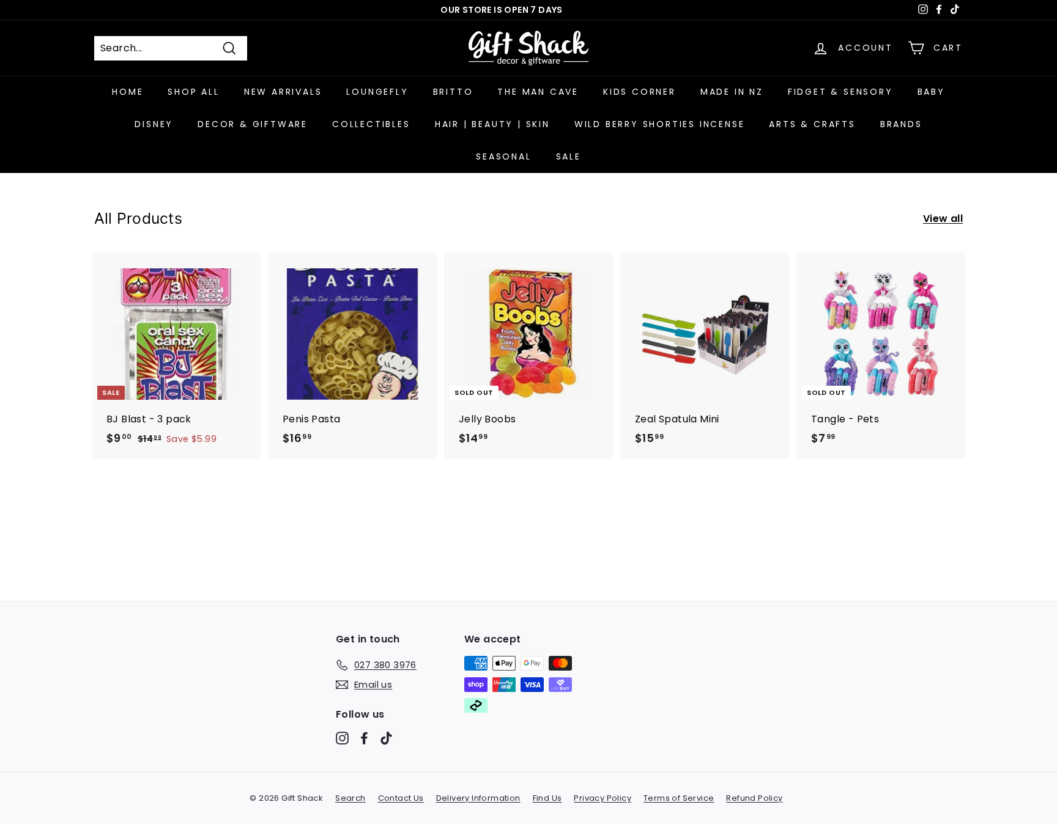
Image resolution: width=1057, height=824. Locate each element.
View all (943, 219)
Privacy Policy (602, 798)
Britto (453, 92)
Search (350, 798)
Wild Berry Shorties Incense (659, 124)
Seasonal (503, 156)
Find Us (547, 798)
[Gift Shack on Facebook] (364, 738)
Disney (154, 124)
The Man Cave (538, 92)
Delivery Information (478, 798)
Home (127, 92)
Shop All (193, 92)
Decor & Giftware (253, 124)
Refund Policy (754, 798)
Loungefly (377, 92)
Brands (901, 124)
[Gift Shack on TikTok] (386, 738)
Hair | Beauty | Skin (492, 124)
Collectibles (371, 124)
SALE (568, 156)
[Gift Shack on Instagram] (342, 738)
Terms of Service (678, 798)
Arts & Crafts (812, 124)
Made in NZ (731, 92)
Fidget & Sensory (840, 92)
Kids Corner (639, 92)
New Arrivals (283, 92)
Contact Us (401, 798)
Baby (931, 92)
